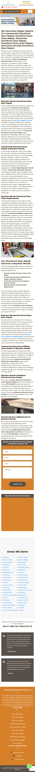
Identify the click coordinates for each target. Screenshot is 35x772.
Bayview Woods (7, 562)
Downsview (6, 570)
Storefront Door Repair (17, 740)
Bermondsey (22, 562)
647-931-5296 (19, 759)
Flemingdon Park (8, 572)
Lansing (5, 582)
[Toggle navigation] (30, 11)
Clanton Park (22, 565)
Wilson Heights (7, 607)
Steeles (5, 597)
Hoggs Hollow (7, 577)
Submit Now (17, 484)
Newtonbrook (7, 590)
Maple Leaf (6, 587)
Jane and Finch (22, 580)
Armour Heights (23, 557)
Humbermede (7, 580)
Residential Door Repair (17, 724)
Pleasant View (22, 595)
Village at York (22, 602)
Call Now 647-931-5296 (11, 11)
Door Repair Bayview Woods (12, 14)
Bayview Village (23, 560)
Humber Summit (23, 577)
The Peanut (6, 600)
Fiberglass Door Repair (17, 737)
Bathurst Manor (7, 560)
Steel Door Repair (17, 720)
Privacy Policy (17, 743)
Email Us (19, 756)
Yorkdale (20, 610)
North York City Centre (25, 590)
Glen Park (21, 572)
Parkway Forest (7, 592)
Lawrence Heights (23, 582)
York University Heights (10, 610)
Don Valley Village (23, 567)
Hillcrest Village (23, 575)
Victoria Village (7, 602)
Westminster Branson (9, 605)
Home (3, 14)
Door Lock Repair (17, 717)
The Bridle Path (23, 597)
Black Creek (6, 565)
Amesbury (6, 557)
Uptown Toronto (23, 600)
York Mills (21, 607)
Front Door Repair (17, 730)
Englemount (22, 570)
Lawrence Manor (8, 585)
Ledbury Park (22, 585)
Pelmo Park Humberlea (10, 595)
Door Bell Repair (17, 714)
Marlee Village (22, 587)
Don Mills (5, 567)
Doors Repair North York (19, 768)
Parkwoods (21, 592)
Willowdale (21, 605)
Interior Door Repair (17, 733)
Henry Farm (6, 575)
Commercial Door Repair (17, 727)
